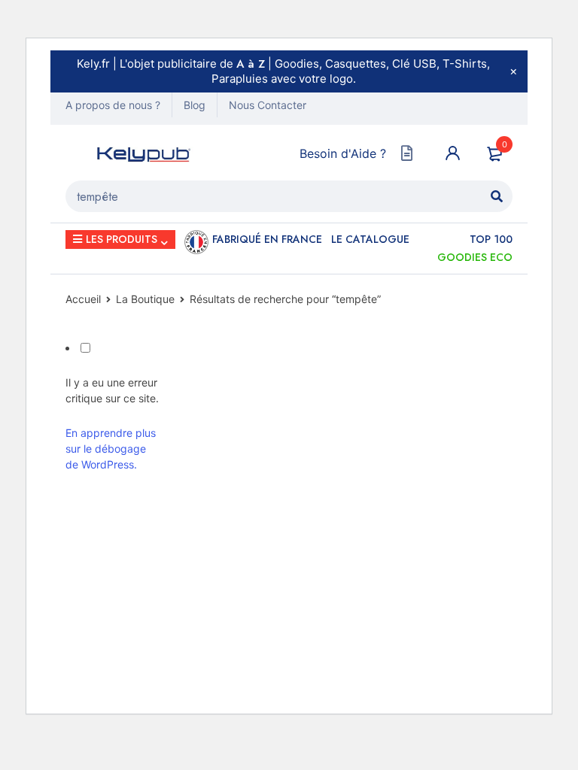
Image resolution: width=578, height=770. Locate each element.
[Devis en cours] (406, 153)
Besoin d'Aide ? (343, 153)
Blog (194, 105)
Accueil (83, 299)
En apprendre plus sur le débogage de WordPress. (110, 448)
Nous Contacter (267, 105)
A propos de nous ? (112, 105)
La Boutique (145, 299)
